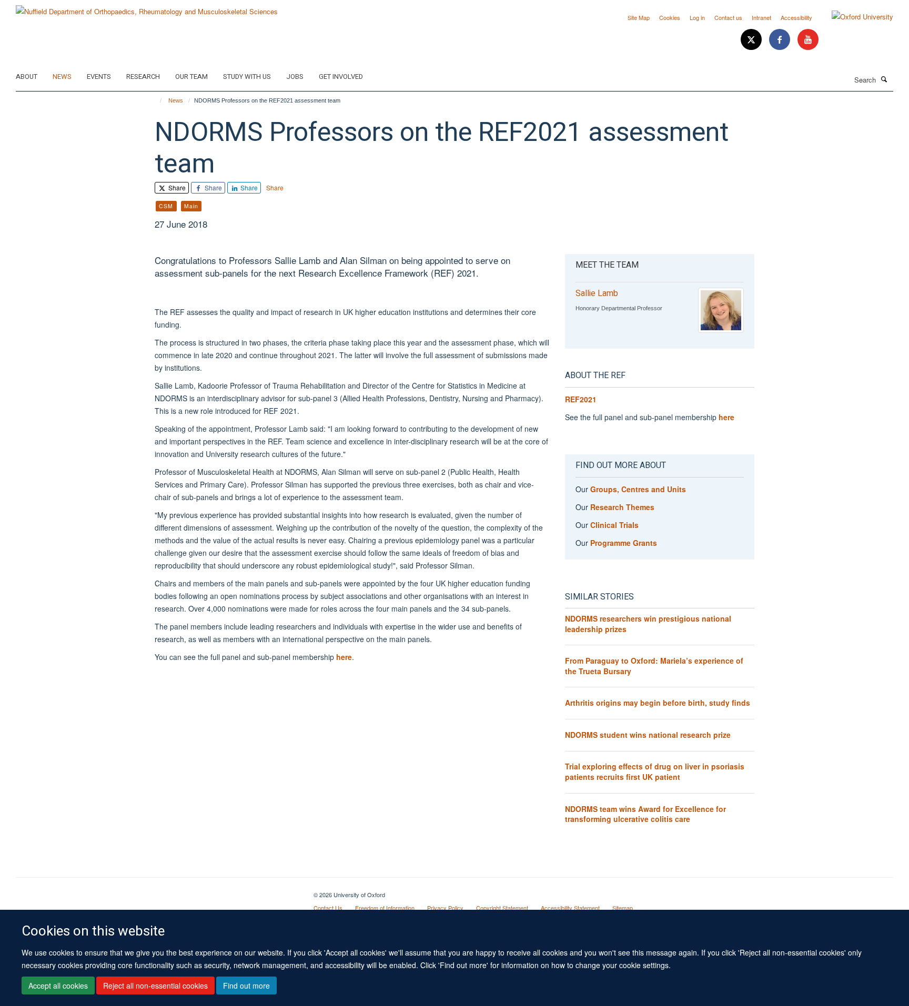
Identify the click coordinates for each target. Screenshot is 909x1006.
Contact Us (328, 907)
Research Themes (622, 507)
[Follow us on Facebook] (780, 40)
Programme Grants (623, 542)
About (26, 77)
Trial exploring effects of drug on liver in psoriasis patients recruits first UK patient (654, 771)
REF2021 (581, 399)
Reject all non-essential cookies (155, 985)
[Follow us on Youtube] (808, 40)
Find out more (246, 985)
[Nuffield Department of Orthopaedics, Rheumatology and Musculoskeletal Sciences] (147, 8)
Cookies (669, 17)
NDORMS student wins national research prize (648, 734)
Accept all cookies (58, 985)
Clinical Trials (614, 525)
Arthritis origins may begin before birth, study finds (657, 702)
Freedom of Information (385, 907)
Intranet (761, 17)
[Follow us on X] (752, 40)
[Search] (884, 79)
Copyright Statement (502, 907)
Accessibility (796, 17)
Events (99, 77)
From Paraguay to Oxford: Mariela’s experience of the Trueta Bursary (654, 665)
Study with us (247, 77)
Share (176, 187)
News (62, 77)
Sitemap (622, 907)
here (344, 657)
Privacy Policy (445, 907)
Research (143, 77)
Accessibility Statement (570, 907)
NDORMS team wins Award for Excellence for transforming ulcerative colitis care (645, 814)
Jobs (295, 77)
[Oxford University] (854, 17)
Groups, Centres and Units (638, 489)
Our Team (191, 77)
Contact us (728, 17)
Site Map (639, 17)
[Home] (156, 100)
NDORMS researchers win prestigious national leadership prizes (648, 623)
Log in (697, 17)
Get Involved (341, 77)
